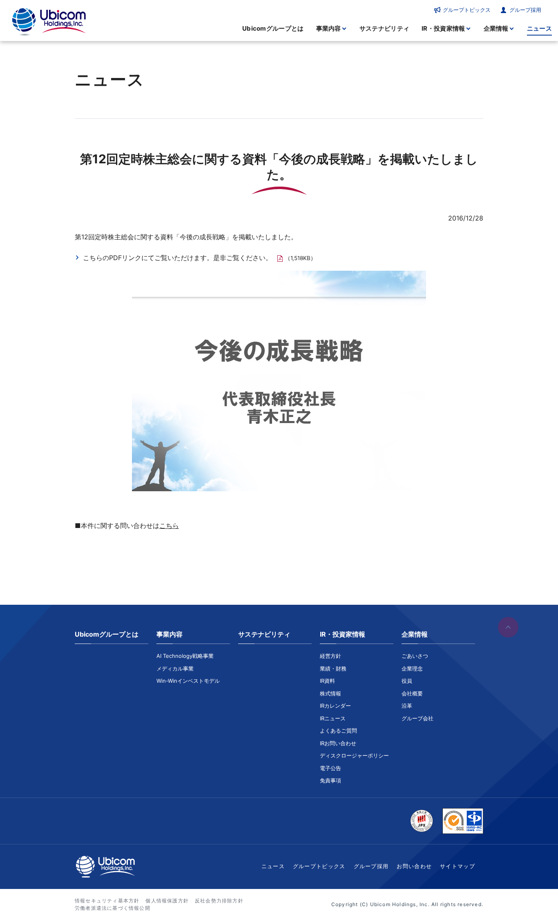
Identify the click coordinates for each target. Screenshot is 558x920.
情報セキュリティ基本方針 (107, 901)
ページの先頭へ (508, 627)
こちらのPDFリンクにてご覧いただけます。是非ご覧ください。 (177, 258)
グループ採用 (525, 10)
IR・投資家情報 (443, 28)
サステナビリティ (384, 28)
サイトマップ (457, 866)
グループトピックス (467, 10)
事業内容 (328, 28)
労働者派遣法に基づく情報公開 (112, 908)
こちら (169, 525)
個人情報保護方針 (167, 901)
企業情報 (496, 28)
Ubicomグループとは (273, 28)
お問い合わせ (414, 866)
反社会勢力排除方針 (219, 901)
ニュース (539, 28)
